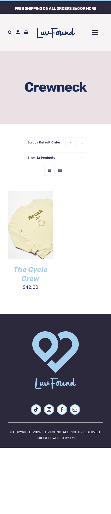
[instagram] (49, 409)
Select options (30, 220)
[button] (10, 32)
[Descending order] (82, 142)
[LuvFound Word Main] (55, 26)
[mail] (75, 409)
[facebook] (62, 409)
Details (21, 231)
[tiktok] (36, 409)
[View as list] (60, 170)
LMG (73, 438)
